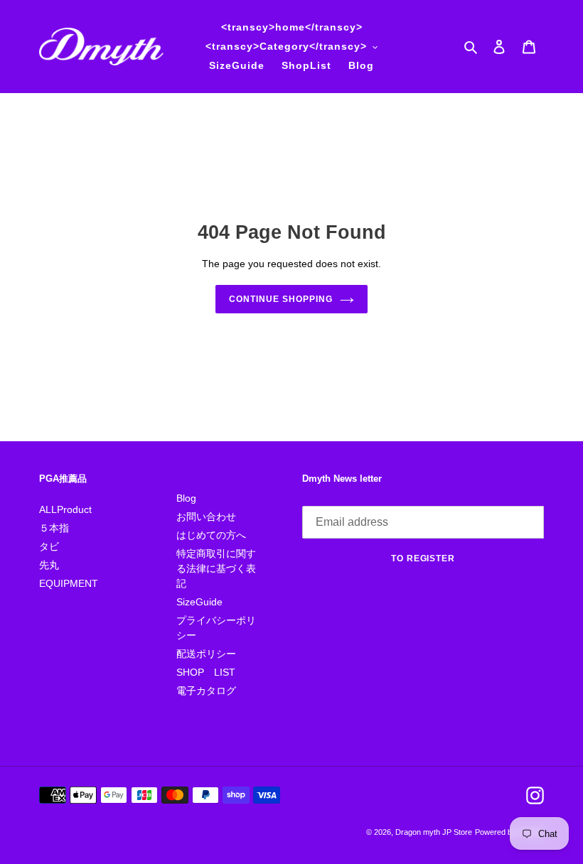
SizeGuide (199, 602)
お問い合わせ (206, 516)
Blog (186, 498)
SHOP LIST (205, 672)
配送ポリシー (206, 653)
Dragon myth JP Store (433, 832)
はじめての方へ (211, 535)
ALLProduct (65, 509)
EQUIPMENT (68, 583)
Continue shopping (280, 299)
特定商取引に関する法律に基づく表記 (216, 568)
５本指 (54, 528)
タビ (49, 546)
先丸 (49, 565)
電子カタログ (206, 690)
